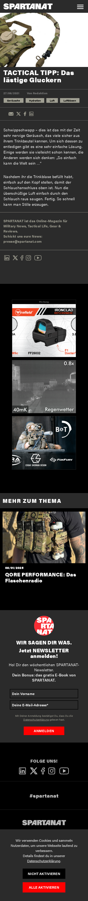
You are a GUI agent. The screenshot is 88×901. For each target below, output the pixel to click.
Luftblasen (69, 100)
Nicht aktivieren (44, 873)
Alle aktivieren (44, 887)
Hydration (35, 100)
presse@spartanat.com (22, 241)
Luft (52, 100)
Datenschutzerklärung (43, 860)
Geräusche (13, 100)
